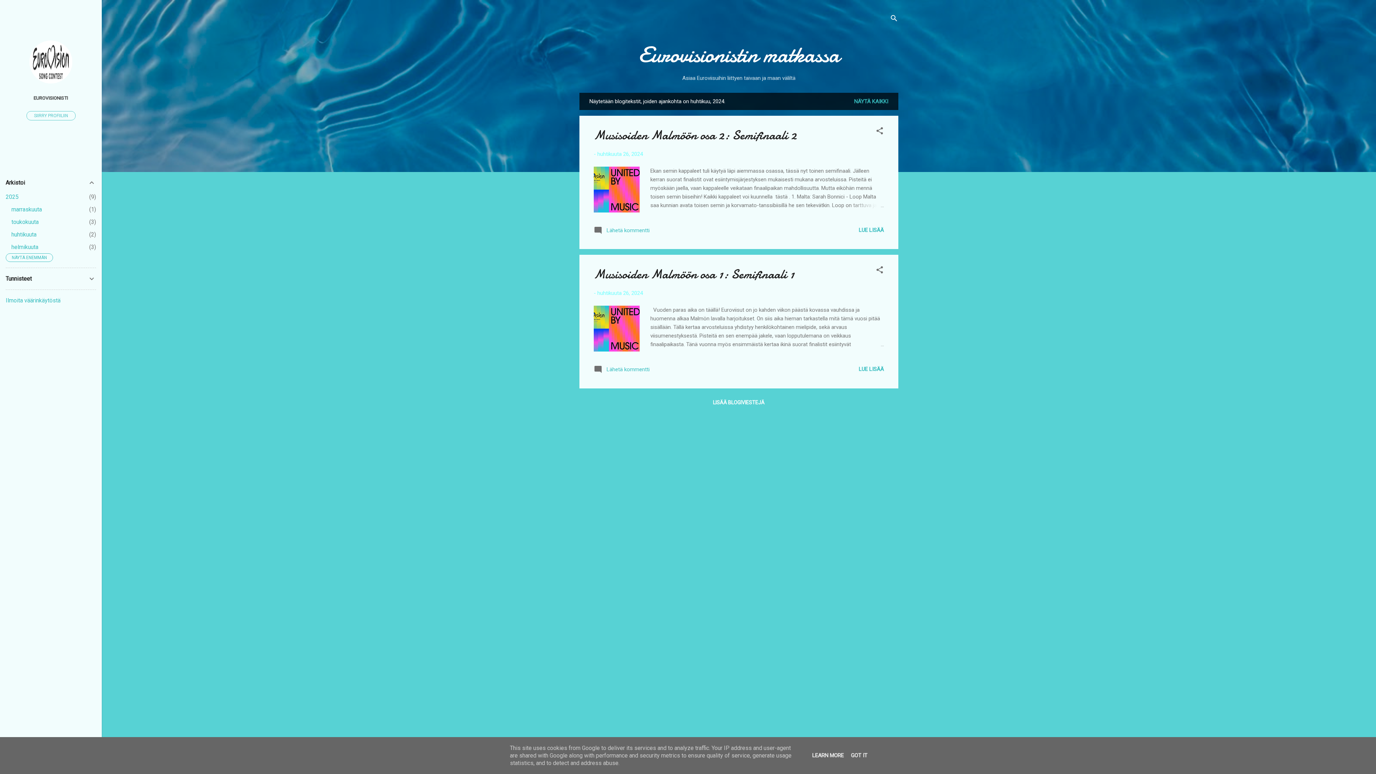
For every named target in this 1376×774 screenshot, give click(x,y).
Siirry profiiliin (51, 115)
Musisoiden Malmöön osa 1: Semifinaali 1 (694, 274)
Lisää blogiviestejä (739, 402)
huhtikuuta (24, 234)
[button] (879, 132)
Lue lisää (871, 230)
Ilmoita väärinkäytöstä (33, 300)
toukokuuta (25, 222)
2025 (12, 197)
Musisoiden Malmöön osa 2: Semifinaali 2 (695, 135)
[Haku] (894, 19)
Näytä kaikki (871, 101)
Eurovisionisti (51, 98)
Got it (859, 755)
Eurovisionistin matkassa (739, 54)
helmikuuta (24, 247)
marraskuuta (26, 209)
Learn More (828, 755)
